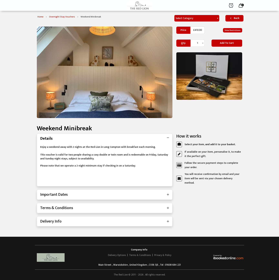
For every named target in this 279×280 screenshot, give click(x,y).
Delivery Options (117, 255)
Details (46, 138)
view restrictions (233, 30)
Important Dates (54, 194)
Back (236, 18)
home (40, 17)
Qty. (183, 43)
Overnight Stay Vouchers (62, 17)
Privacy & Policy (162, 255)
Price (183, 30)
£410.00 (197, 30)
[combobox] (196, 18)
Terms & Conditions (56, 208)
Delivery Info (51, 221)
